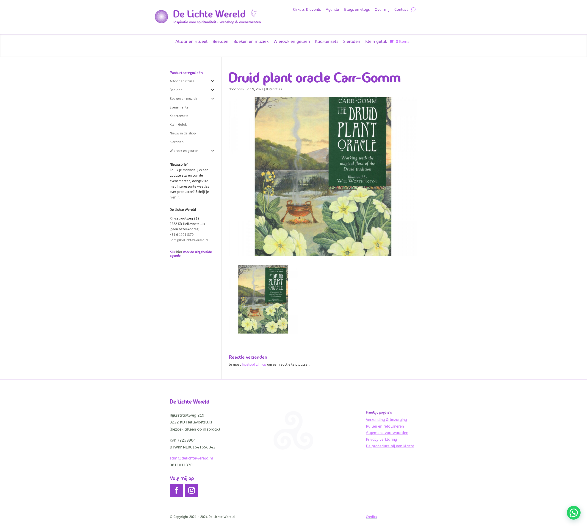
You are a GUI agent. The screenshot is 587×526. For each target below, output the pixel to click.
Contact (401, 10)
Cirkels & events (307, 10)
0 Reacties (274, 89)
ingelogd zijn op (254, 365)
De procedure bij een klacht (390, 446)
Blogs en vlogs (357, 10)
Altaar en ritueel (191, 42)
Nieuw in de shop (183, 133)
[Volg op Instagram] (191, 490)
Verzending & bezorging (386, 419)
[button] (574, 513)
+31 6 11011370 (182, 235)
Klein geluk (376, 42)
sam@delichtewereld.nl (191, 458)
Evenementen (180, 107)
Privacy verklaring (381, 439)
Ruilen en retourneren (385, 426)
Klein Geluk (178, 125)
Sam (240, 89)
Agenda (332, 10)
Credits (371, 517)
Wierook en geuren (292, 42)
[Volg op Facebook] (176, 490)
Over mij (382, 10)
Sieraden (351, 42)
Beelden (220, 42)
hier (179, 251)
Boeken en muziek (251, 42)
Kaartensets (326, 42)
